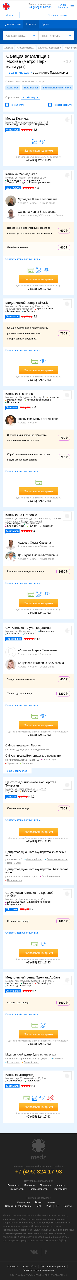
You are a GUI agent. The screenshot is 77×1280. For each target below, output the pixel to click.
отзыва (11, 407)
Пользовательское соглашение (38, 1270)
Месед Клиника (16, 118)
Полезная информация (53, 1266)
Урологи (61, 1185)
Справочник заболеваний (18, 1206)
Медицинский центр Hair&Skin (27, 303)
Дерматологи (60, 1189)
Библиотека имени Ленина (57, 87)
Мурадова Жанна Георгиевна (37, 199)
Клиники (31, 24)
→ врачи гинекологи (18, 72)
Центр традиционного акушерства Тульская (30, 783)
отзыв (11, 796)
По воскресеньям (62, 104)
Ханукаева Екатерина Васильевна (41, 663)
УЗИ (48, 1206)
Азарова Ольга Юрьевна (34, 542)
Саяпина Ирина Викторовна (37, 211)
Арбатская (12, 87)
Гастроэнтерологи (39, 1189)
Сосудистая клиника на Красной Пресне (29, 894)
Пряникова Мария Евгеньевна (38, 419)
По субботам (17, 104)
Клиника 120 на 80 (19, 394)
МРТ (39, 1206)
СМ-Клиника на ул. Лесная (23, 745)
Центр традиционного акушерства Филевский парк (35, 853)
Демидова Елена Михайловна (38, 555)
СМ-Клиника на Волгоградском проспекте (33, 755)
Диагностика (13, 24)
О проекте (13, 1266)
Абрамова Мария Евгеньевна (37, 650)
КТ (57, 1206)
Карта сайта (29, 1266)
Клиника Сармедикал (21, 174)
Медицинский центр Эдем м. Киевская (30, 1054)
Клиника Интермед (19, 1075)
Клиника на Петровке (21, 515)
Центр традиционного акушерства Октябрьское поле (36, 871)
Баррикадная (31, 87)
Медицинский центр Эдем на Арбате (32, 977)
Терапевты (45, 1185)
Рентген (68, 1206)
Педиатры (29, 1185)
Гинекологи (13, 1185)
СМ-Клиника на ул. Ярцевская (28, 628)
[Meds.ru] (38, 1149)
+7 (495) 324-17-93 (40, 6)
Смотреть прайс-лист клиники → (23, 259)
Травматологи (17, 1189)
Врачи (45, 24)
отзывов (12, 129)
